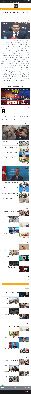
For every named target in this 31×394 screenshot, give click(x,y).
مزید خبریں (26, 123)
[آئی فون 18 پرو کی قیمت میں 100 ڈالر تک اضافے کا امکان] (24, 247)
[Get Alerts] (2, 385)
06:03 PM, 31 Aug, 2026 (25, 180)
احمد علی (29, 20)
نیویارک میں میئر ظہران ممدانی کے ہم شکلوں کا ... (15, 137)
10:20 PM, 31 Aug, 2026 (25, 139)
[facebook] (6, 107)
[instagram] (15, 3)
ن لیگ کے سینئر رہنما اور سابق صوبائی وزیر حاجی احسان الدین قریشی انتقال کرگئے (11, 189)
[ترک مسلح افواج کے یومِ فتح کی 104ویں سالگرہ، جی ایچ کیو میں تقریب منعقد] (24, 235)
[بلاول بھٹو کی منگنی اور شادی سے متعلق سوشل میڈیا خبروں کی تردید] (24, 339)
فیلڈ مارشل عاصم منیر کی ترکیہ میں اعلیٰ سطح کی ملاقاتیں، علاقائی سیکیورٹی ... (10, 147)
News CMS (22, 391)
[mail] (1, 107)
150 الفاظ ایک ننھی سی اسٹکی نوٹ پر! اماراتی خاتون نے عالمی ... (11, 371)
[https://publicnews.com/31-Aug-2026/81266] (24, 154)
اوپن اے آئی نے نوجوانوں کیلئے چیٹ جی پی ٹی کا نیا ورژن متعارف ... (11, 256)
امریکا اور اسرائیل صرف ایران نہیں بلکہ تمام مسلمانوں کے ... (12, 303)
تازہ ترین (27, 208)
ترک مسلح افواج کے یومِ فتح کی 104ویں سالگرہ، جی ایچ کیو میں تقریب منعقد (10, 158)
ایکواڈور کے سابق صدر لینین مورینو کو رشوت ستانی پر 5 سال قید (12, 314)
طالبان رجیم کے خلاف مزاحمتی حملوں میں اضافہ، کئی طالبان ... (11, 298)
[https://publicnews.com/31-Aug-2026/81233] (24, 189)
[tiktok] (18, 3)
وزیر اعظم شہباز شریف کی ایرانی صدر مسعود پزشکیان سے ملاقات (11, 182)
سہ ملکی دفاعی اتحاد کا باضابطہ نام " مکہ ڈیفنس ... (15, 178)
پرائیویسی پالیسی (7, 1)
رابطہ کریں (11, 1)
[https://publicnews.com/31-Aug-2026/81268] (24, 143)
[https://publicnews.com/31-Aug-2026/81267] (24, 149)
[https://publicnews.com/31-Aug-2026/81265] (24, 160)
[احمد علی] (3, 111)
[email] (5, 114)
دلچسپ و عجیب (27, 357)
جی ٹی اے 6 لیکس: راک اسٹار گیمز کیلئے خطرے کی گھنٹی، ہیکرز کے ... (11, 250)
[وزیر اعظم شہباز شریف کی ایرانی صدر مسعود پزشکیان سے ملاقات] (24, 350)
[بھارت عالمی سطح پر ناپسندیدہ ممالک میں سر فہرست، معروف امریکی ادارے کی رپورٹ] (24, 294)
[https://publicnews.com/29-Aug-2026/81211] (24, 200)
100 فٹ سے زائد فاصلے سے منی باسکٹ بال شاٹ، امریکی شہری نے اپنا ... (10, 378)
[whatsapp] (3, 107)
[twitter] (13, 3)
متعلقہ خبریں (26, 164)
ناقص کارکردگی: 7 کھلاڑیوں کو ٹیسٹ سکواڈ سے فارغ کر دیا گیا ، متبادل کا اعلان (10, 142)
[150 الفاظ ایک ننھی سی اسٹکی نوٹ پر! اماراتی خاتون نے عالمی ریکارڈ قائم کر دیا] (24, 373)
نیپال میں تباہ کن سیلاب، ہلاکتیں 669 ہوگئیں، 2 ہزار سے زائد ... (11, 309)
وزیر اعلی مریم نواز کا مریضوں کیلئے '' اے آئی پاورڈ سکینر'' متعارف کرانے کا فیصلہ (10, 194)
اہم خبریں (3, 18)
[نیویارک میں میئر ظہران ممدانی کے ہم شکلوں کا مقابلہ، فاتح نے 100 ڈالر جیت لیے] (24, 213)
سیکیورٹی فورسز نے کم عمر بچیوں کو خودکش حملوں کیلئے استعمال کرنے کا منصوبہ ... (10, 200)
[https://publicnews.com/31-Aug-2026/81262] (15, 173)
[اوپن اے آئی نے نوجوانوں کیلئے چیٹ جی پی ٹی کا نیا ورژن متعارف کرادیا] (24, 258)
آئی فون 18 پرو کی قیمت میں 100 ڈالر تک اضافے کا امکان (12, 245)
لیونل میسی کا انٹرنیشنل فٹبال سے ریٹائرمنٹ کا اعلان (12, 152)
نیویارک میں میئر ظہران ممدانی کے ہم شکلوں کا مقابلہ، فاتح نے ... (11, 211)
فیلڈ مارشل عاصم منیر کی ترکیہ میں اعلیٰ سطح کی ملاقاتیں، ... (12, 222)
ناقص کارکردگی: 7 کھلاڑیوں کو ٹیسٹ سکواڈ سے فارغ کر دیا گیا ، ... (11, 217)
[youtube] (16, 3)
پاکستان (1, 18)
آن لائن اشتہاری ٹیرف (3, 1)
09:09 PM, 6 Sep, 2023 (25, 20)
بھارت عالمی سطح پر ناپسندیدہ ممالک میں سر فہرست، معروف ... (11, 292)
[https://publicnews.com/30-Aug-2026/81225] (24, 195)
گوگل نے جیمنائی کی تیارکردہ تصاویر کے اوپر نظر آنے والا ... (12, 267)
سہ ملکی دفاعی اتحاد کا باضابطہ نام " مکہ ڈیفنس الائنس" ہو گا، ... (12, 343)
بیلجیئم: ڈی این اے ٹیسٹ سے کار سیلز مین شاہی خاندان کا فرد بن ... (11, 366)
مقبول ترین (27, 242)
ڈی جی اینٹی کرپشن (25, 40)
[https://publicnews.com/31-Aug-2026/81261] (24, 184)
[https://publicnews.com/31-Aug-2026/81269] (15, 132)
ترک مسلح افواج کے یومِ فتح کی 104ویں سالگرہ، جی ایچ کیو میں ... (11, 233)
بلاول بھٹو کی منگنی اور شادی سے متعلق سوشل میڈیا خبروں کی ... (11, 337)
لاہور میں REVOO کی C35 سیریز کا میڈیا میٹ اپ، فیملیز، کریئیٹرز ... (11, 261)
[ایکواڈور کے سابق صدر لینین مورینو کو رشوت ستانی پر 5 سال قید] (24, 316)
